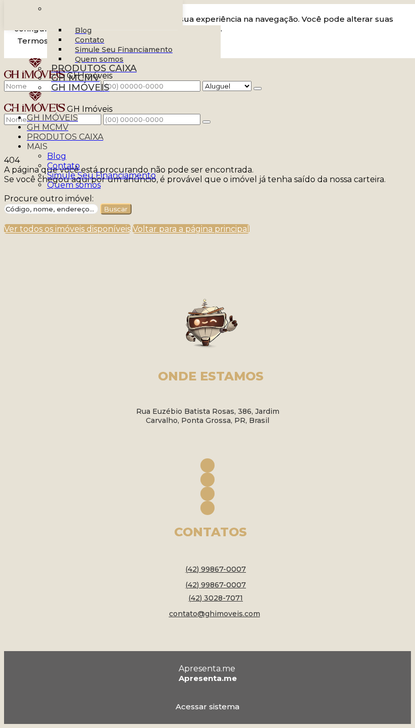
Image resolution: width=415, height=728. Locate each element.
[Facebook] (207, 465)
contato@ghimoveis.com (214, 613)
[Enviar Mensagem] (206, 121)
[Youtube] (207, 494)
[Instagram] (207, 480)
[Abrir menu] (10, 105)
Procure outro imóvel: (49, 198)
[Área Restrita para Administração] (207, 704)
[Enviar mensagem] (258, 88)
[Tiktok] (207, 508)
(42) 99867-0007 (215, 569)
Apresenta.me (207, 668)
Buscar (116, 209)
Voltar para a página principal (191, 229)
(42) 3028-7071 (215, 598)
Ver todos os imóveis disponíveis (67, 229)
